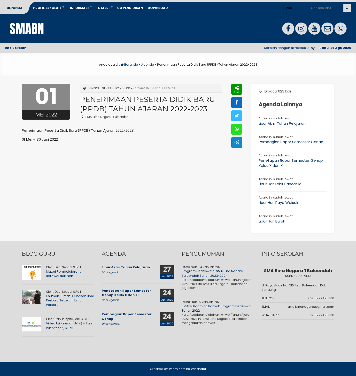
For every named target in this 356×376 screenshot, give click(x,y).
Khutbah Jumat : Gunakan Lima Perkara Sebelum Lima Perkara (70, 300)
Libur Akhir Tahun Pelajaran (282, 123)
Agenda (147, 64)
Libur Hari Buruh (272, 221)
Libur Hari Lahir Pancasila (280, 183)
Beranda (15, 8)
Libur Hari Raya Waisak (278, 202)
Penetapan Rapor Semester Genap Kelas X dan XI (126, 292)
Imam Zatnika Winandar (187, 369)
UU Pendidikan (130, 8)
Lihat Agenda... (111, 272)
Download (158, 8)
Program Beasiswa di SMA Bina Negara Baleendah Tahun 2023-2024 (212, 273)
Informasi (79, 8)
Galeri (103, 8)
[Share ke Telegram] (236, 142)
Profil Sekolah (47, 8)
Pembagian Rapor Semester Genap (291, 141)
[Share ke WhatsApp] (236, 129)
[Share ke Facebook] (236, 102)
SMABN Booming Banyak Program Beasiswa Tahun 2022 (216, 308)
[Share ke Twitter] (236, 115)
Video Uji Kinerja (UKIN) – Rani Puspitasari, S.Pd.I (69, 325)
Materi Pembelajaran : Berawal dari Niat (63, 273)
